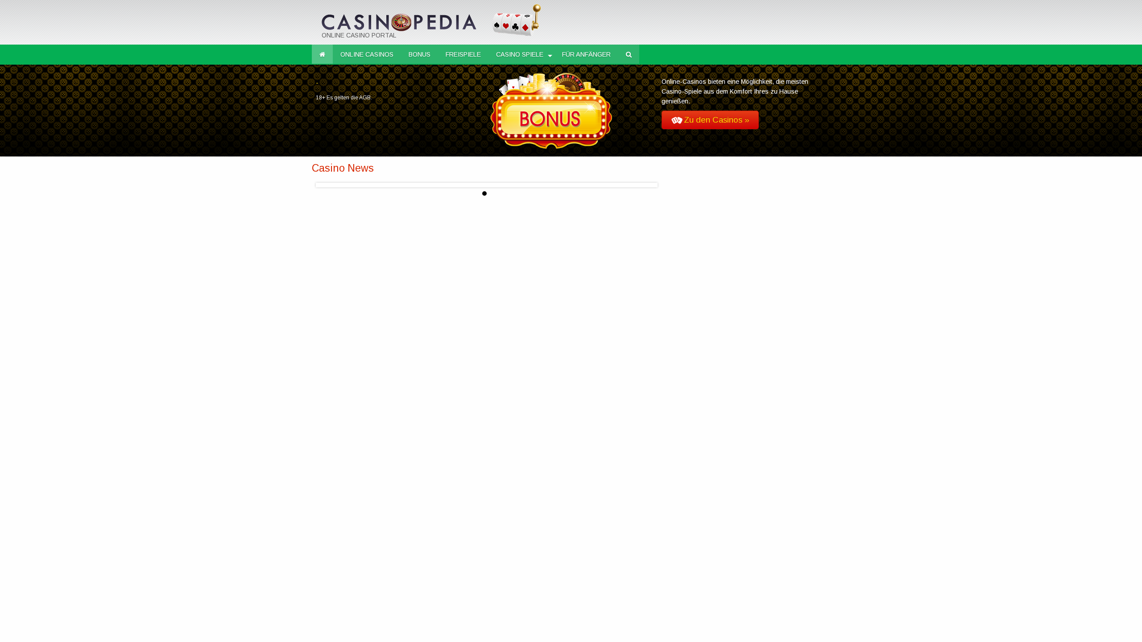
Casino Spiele (519, 54)
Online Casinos (366, 54)
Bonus (419, 54)
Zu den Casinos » (716, 120)
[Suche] (628, 54)
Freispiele (463, 54)
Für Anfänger (586, 54)
